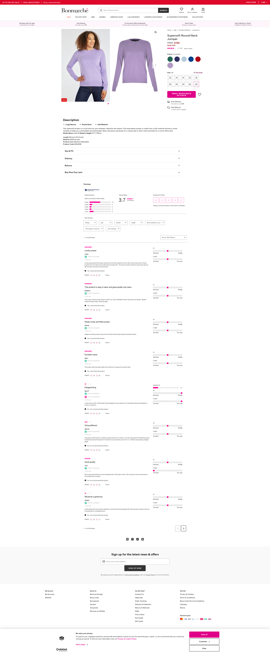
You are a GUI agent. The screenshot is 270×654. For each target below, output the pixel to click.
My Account (49, 594)
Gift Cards (139, 621)
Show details (80, 644)
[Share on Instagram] (132, 539)
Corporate (94, 607)
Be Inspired (94, 601)
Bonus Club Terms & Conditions (192, 601)
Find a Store (139, 614)
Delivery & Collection (143, 604)
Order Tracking (140, 601)
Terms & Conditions (187, 597)
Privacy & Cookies (187, 594)
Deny (204, 648)
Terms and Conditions (132, 575)
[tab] (108, 103)
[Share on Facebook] (127, 539)
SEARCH (163, 10)
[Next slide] (155, 65)
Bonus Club (94, 597)
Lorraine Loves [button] (116, 17)
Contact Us (139, 594)
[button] (264, 2)
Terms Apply (181, 109)
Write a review (188, 48)
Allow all (204, 634)
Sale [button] (69, 17)
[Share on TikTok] (137, 539)
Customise (203, 641)
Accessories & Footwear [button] (177, 17)
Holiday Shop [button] (81, 17)
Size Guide (199, 72)
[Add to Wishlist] (199, 94)
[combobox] (128, 10)
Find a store (251, 2)
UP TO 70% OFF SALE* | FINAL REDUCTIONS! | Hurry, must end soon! (31, 2)
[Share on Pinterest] (142, 539)
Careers (93, 604)
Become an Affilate (97, 611)
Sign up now (135, 568)
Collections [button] (197, 17)
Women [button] (102, 17)
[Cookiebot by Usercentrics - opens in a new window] (62, 649)
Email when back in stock (181, 94)
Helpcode (139, 597)
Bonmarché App (96, 594)
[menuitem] (264, 2)
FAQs (137, 611)
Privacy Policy (150, 575)
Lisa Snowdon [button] (133, 17)
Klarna (182, 607)
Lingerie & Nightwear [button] (153, 17)
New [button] (93, 17)
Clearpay (183, 604)
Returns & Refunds (142, 607)
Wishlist (48, 597)
